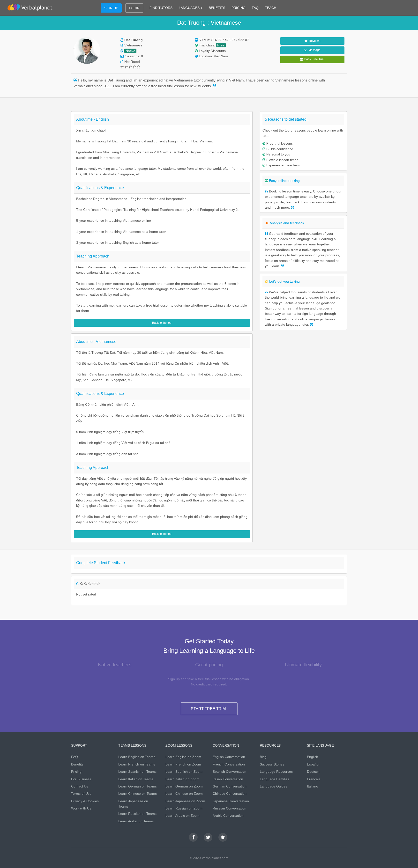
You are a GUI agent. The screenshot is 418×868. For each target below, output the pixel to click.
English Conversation (229, 757)
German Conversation (229, 786)
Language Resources (276, 771)
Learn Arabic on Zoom (182, 815)
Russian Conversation (229, 808)
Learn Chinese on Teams (137, 793)
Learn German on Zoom (184, 786)
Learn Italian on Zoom (182, 779)
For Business (81, 779)
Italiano (312, 786)
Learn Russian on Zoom (183, 808)
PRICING (238, 8)
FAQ (255, 8)
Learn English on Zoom (183, 757)
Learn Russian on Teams (137, 814)
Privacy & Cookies (85, 801)
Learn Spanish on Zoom (183, 771)
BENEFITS (217, 8)
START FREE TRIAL (209, 709)
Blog (263, 757)
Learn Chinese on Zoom (184, 793)
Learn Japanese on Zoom (185, 801)
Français (313, 779)
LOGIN (134, 8)
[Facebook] (193, 837)
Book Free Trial (313, 59)
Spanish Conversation (229, 771)
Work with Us (81, 808)
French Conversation (229, 764)
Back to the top (162, 322)
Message (314, 50)
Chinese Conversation (229, 793)
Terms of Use (81, 793)
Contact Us (79, 786)
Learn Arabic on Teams (136, 821)
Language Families (274, 779)
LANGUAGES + (190, 8)
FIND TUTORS (160, 8)
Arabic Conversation (228, 815)
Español (313, 764)
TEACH (270, 8)
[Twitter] (208, 837)
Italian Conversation (228, 779)
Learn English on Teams (136, 757)
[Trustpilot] (222, 837)
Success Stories (272, 764)
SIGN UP (111, 8)
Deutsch (313, 771)
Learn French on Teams (136, 764)
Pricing (76, 771)
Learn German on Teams (137, 786)
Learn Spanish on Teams (137, 771)
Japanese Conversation (231, 801)
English (312, 757)
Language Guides (273, 786)
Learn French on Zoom (183, 764)
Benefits (77, 764)
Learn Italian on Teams (135, 779)
